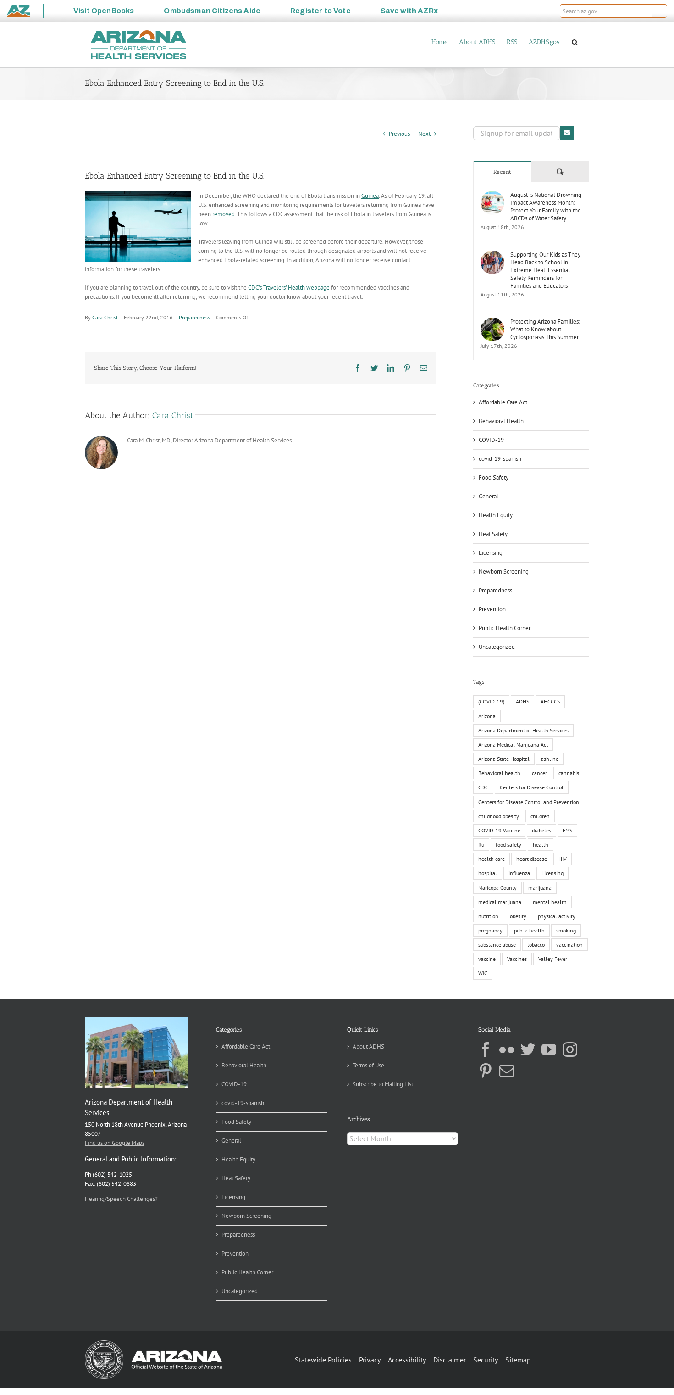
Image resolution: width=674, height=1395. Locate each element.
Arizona (487, 716)
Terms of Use (368, 1065)
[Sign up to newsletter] (567, 133)
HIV (562, 858)
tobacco (536, 944)
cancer (539, 773)
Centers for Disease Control (532, 787)
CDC (483, 787)
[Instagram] (570, 1049)
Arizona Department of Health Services (523, 730)
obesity (518, 916)
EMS (567, 830)
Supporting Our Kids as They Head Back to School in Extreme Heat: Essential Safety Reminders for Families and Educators (545, 270)
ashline (549, 758)
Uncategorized (497, 647)
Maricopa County (497, 887)
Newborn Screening (504, 571)
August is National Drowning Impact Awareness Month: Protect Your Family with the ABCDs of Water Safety (545, 206)
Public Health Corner (504, 628)
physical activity (556, 916)
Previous (399, 134)
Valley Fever (552, 958)
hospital (487, 873)
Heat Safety (493, 534)
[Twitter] (527, 1049)
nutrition (488, 916)
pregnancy (490, 930)
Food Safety (493, 477)
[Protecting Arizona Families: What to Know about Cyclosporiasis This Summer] (492, 322)
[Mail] (506, 1070)
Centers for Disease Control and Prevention (528, 801)
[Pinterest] (485, 1070)
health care (491, 858)
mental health (550, 901)
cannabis (568, 773)
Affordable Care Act (503, 402)
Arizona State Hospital (504, 758)
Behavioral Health (501, 421)
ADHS (522, 701)
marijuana (540, 887)
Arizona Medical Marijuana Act (513, 744)
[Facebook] (485, 1049)
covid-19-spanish (500, 459)
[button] (659, 11)
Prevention (492, 609)
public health (529, 930)
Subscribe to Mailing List (383, 1084)
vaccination (569, 944)
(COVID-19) (491, 701)
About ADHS (368, 1046)
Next (424, 134)
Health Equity (496, 515)
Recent (502, 171)
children (540, 816)
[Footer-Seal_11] (153, 1343)
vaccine (487, 958)
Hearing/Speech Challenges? (121, 1199)
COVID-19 (491, 440)
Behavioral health (499, 773)
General (488, 496)
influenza (519, 873)
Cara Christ (105, 317)
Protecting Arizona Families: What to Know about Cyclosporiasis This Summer (545, 329)
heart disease (531, 858)
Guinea (370, 196)
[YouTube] (548, 1049)
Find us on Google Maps (114, 1143)
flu (481, 844)
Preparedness (194, 317)
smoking (566, 930)
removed (223, 214)
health (540, 844)
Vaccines (517, 958)
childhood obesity (498, 816)
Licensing (491, 553)
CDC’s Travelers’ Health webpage (289, 287)
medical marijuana (499, 901)
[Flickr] (506, 1049)
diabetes (541, 830)
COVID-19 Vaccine (499, 830)
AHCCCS (550, 701)
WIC (482, 973)
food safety (508, 844)
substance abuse (497, 944)
